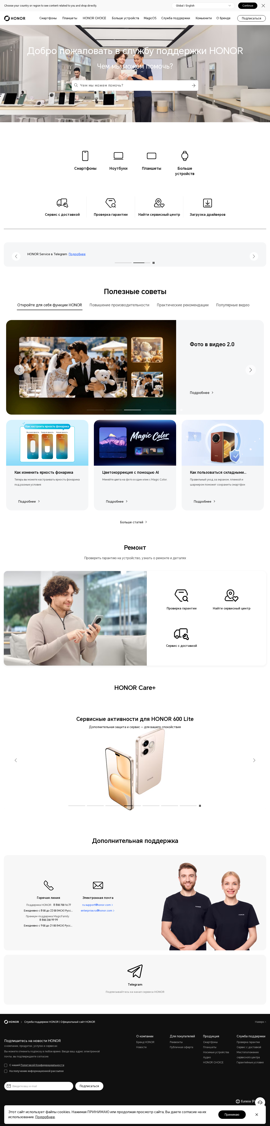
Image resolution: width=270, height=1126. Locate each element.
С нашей (36, 1065)
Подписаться (251, 18)
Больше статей (131, 522)
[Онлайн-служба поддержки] (260, 1102)
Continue (247, 5)
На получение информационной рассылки (36, 1071)
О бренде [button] (223, 18)
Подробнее (146, 254)
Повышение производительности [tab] (119, 305)
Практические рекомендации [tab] (183, 305)
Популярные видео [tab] (233, 305)
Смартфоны (48, 18)
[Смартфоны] (58, 18)
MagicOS (150, 18)
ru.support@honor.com (96, 904)
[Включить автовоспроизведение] (153, 263)
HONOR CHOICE (94, 18)
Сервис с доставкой (249, 1047)
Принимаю (232, 1114)
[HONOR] (14, 1022)
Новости (141, 1047)
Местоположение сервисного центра (248, 1055)
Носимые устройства (216, 1052)
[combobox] (135, 85)
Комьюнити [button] (204, 18)
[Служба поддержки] (191, 18)
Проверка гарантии (248, 1042)
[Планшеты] (79, 18)
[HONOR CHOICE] (107, 18)
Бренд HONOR (145, 1042)
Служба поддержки (175, 18)
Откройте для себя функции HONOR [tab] (49, 305)
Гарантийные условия (250, 1062)
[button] (193, 85)
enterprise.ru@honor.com (96, 910)
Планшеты (69, 18)
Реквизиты (176, 1042)
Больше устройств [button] (125, 18)
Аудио (207, 1057)
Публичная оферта (181, 1047)
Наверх (260, 1021)
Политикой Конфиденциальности (42, 1065)
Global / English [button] (185, 5)
